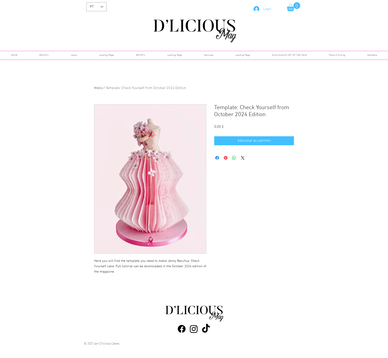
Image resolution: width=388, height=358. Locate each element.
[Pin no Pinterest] (225, 158)
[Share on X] (242, 158)
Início (98, 88)
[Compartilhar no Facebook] (217, 158)
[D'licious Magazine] (181, 329)
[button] (293, 6)
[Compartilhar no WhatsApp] (234, 158)
